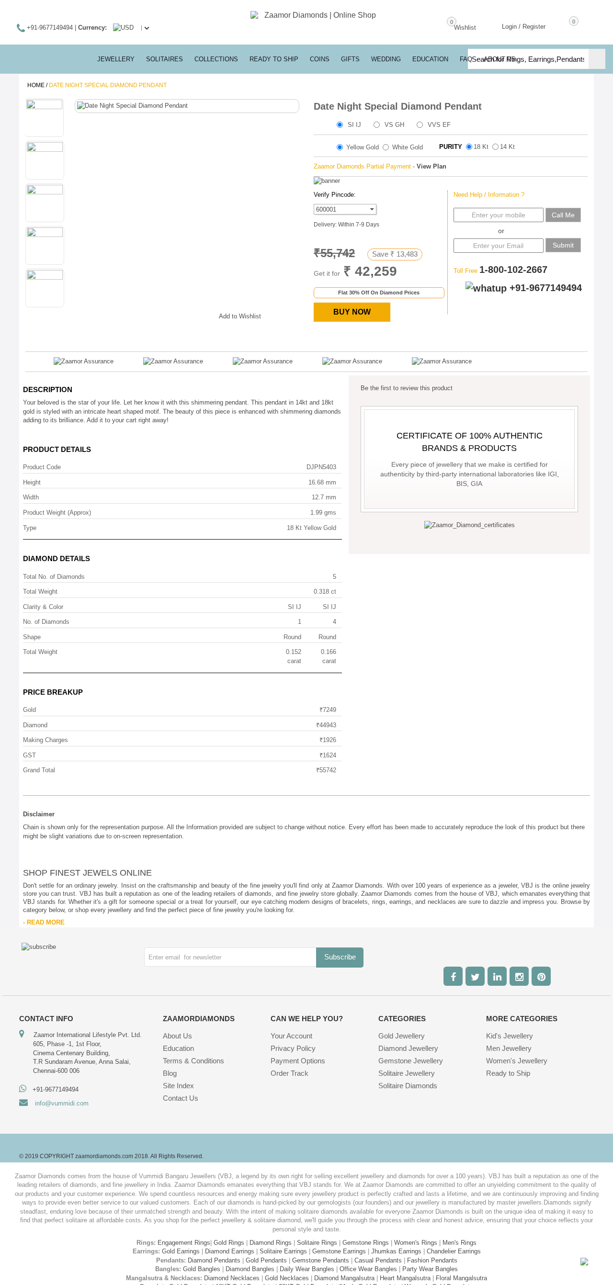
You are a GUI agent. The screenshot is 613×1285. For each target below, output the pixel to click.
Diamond (35, 725)
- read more (44, 922)
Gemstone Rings (365, 1242)
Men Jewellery (509, 1048)
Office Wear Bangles (368, 1269)
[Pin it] (202, 314)
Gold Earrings (181, 1251)
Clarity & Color (43, 606)
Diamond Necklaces (232, 1278)
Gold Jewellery (401, 1036)
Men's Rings (460, 1242)
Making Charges (45, 740)
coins (319, 59)
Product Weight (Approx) (57, 512)
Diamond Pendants (214, 1260)
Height (32, 482)
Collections (216, 59)
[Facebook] (453, 976)
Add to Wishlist (240, 316)
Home (36, 85)
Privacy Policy (293, 1048)
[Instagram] (519, 976)
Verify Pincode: (335, 194)
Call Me (563, 215)
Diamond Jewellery (408, 1048)
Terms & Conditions (193, 1061)
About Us (177, 1036)
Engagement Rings (184, 1242)
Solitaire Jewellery (406, 1073)
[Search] (597, 59)
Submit (563, 245)
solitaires (164, 59)
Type (29, 527)
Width (31, 497)
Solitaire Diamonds (407, 1086)
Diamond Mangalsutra (344, 1278)
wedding (386, 59)
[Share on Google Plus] (164, 314)
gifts (350, 59)
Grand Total (39, 770)
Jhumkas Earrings (396, 1251)
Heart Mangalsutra (405, 1278)
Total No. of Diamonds (54, 576)
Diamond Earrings (229, 1251)
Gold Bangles (201, 1269)
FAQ (466, 59)
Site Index (178, 1086)
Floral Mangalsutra (461, 1278)
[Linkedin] (497, 976)
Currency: (92, 27)
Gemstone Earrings (339, 1251)
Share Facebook (144, 314)
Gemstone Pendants (320, 1260)
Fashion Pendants (432, 1260)
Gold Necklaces (287, 1278)
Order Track (289, 1073)
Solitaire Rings (317, 1242)
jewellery (116, 59)
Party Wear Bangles (430, 1269)
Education (178, 1048)
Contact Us (180, 1098)
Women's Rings (415, 1242)
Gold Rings (229, 1242)
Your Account (291, 1036)
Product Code (42, 467)
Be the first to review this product (407, 388)
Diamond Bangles (250, 1269)
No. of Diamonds (46, 621)
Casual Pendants (378, 1260)
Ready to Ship (274, 59)
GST (29, 755)
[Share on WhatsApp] (183, 314)
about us (500, 59)
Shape (32, 637)
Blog (170, 1073)
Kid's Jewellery (509, 1036)
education (430, 59)
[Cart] (560, 26)
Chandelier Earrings (454, 1251)
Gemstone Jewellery (410, 1061)
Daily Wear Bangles (307, 1269)
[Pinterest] (541, 976)
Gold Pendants (266, 1260)
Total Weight (40, 591)
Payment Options (298, 1061)
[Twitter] (475, 976)
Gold (29, 709)
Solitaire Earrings (283, 1251)
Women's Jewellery (516, 1061)
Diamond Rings (271, 1242)
